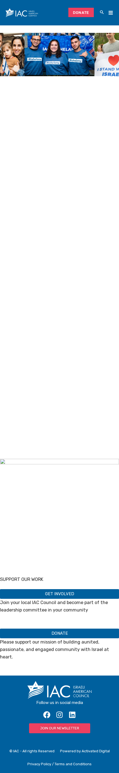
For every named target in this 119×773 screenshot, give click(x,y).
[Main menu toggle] (111, 13)
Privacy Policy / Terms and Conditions (59, 764)
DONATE (81, 12)
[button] (101, 13)
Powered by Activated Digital (85, 751)
